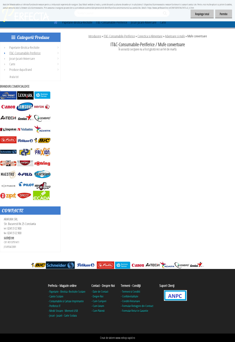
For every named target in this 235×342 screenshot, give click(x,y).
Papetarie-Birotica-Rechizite (77, 22)
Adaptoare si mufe (175, 36)
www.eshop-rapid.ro (125, 338)
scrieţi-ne (9, 237)
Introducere (94, 36)
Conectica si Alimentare (150, 36)
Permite (223, 14)
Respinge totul (202, 14)
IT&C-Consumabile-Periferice (111, 22)
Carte (163, 22)
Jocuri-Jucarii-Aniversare (143, 22)
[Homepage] (53, 22)
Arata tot (14, 77)
